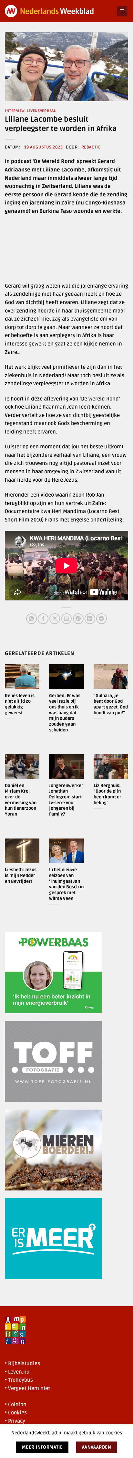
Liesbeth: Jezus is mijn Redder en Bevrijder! (20, 875)
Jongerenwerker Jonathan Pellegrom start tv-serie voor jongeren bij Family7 (66, 800)
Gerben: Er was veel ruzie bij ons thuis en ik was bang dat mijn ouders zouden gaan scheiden (64, 713)
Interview (15, 111)
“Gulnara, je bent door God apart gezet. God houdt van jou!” (111, 704)
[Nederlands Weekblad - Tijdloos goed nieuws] (58, 11)
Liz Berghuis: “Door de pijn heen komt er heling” (107, 794)
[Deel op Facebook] (43, 618)
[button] (122, 11)
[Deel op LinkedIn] (90, 618)
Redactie (90, 147)
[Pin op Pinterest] (78, 618)
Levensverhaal (41, 111)
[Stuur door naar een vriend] (66, 618)
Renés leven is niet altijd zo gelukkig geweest (20, 704)
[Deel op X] (54, 618)
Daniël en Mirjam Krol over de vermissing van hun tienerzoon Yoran (20, 800)
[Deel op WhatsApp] (31, 618)
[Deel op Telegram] (101, 618)
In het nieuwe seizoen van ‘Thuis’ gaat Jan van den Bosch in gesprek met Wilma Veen (66, 884)
